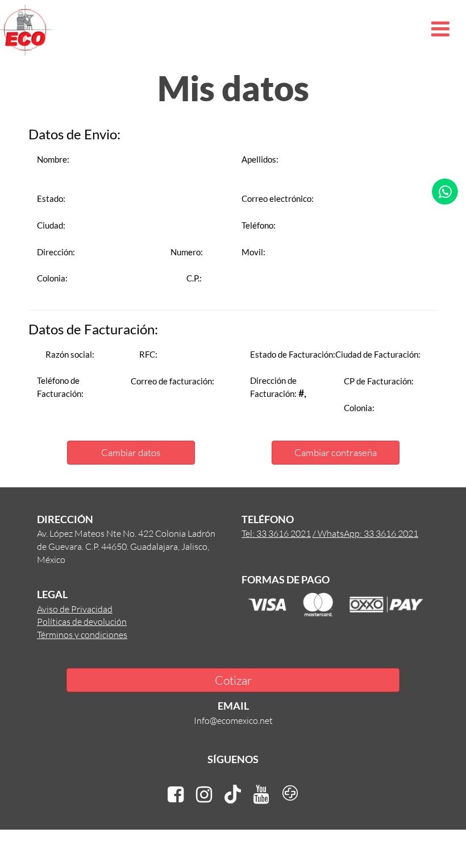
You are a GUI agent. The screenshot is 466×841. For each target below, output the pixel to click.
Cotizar (233, 680)
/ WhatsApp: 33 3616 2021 (365, 533)
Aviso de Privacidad (75, 608)
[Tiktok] (232, 794)
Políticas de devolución (82, 621)
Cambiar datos (130, 452)
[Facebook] (176, 794)
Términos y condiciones (82, 634)
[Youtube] (261, 794)
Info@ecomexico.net (233, 720)
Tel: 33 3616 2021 (276, 533)
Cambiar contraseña (335, 452)
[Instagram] (204, 794)
